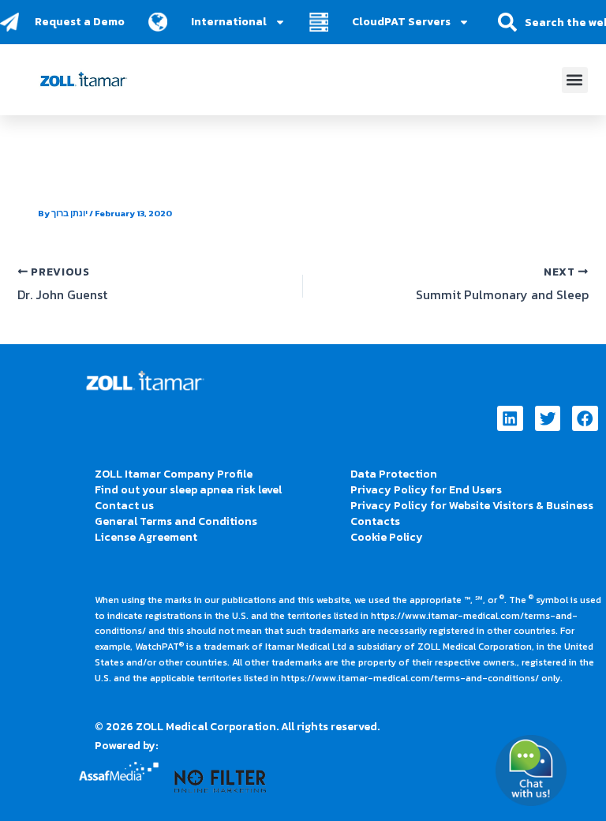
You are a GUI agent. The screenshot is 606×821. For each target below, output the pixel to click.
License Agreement (146, 537)
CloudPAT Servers (401, 21)
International (229, 21)
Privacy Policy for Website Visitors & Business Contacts (471, 513)
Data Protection (393, 474)
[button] (575, 80)
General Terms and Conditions (176, 521)
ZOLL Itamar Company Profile (173, 474)
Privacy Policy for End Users (426, 490)
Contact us (124, 505)
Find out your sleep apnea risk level (188, 490)
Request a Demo (80, 21)
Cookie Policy (386, 537)
